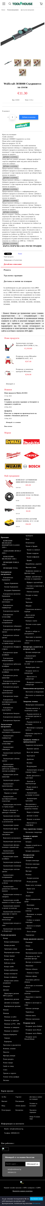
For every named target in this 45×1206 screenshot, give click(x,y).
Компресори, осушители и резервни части (33, 648)
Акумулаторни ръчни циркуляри (10, 776)
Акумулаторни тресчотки (12, 841)
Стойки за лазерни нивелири (33, 921)
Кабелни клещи (9, 963)
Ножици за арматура (11, 1020)
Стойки (28, 599)
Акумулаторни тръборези (12, 862)
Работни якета (31, 1015)
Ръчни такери (8, 1063)
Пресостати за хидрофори (31, 824)
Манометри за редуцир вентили (34, 729)
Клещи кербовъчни (11, 970)
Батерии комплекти (32, 851)
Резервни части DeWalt (34, 1026)
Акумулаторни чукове (11, 825)
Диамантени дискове (11, 999)
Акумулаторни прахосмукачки (7, 785)
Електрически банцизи (11, 713)
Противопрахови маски (34, 953)
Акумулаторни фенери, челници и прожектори (11, 846)
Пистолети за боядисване (35, 692)
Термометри (30, 935)
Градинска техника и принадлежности (31, 741)
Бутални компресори (33, 652)
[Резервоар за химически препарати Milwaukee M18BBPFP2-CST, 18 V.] (9, 373)
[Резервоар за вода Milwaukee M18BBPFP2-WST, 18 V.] (9, 360)
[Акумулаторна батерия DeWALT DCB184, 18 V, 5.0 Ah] (9, 523)
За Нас (4, 1097)
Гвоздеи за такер (32, 595)
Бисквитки (19, 1110)
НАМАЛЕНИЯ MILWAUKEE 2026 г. (9, 558)
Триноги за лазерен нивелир (33, 927)
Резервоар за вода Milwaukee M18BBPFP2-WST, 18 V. (26, 357)
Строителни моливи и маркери (32, 610)
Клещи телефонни (10, 977)
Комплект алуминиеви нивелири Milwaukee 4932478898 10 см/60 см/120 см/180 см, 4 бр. (26, 481)
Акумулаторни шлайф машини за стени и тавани (11, 901)
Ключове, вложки (9, 1048)
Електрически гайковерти (12, 626)
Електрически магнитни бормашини (11, 595)
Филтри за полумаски (33, 962)
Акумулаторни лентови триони (11, 870)
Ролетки (28, 874)
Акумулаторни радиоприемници (8, 852)
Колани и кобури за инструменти (32, 632)
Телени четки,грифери (11, 1077)
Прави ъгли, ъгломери (33, 885)
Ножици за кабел (10, 1017)
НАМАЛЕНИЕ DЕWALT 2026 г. (11, 552)
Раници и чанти (31, 621)
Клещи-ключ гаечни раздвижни (10, 982)
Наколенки (29, 966)
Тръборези (29, 536)
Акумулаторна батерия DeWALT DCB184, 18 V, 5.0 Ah (27, 520)
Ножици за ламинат (11, 1031)
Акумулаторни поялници (12, 866)
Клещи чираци (9, 956)
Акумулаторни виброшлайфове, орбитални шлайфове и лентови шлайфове (10, 768)
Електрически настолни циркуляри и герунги (11, 682)
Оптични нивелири (33, 864)
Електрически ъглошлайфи (7, 616)
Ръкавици (29, 942)
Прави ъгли (31, 889)
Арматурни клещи (10, 949)
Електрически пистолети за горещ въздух (11, 642)
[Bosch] (31, 466)
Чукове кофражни (33, 557)
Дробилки (30, 759)
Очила (28, 946)
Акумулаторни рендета (11, 780)
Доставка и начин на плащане (18, 281)
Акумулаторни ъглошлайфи (7, 742)
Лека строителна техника (32, 829)
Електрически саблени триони (10, 636)
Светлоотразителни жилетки (31, 992)
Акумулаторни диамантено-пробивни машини (10, 889)
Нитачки (6, 1080)
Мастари (29, 871)
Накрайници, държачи (34, 564)
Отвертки (6, 986)
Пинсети (6, 1052)
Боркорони (8, 1041)
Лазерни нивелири (32, 860)
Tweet (20, 254)
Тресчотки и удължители (12, 1045)
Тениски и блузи (33, 973)
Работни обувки (31, 976)
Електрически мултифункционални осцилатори (9, 702)
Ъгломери (30, 892)
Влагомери (30, 905)
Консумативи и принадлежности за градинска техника (31, 806)
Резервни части (29, 1023)
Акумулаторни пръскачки (31, 800)
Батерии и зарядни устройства (30, 837)
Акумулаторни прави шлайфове (10, 858)
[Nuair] (13, 467)
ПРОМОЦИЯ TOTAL (10, 568)
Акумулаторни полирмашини (7, 876)
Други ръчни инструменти (27, 9)
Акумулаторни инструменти (6, 725)
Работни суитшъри (32, 1008)
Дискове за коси (32, 816)
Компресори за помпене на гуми (33, 663)
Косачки (29, 763)
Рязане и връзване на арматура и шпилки (10, 811)
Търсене (18, 1097)
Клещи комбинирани (11, 942)
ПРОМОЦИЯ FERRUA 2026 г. (10, 563)
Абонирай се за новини (13, 422)
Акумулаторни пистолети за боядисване (11, 930)
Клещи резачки (9, 945)
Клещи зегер (8, 959)
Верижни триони (33, 749)
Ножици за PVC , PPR (12, 1024)
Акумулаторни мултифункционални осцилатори (9, 799)
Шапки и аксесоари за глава (33, 1004)
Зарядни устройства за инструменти (33, 846)
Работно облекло (32, 969)
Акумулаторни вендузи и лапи (11, 924)
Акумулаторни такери (11, 789)
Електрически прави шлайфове (10, 654)
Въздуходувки (32, 766)
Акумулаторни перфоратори (7, 737)
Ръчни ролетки (32, 882)
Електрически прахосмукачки (7, 692)
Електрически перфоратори (7, 606)
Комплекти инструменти (12, 838)
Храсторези (31, 756)
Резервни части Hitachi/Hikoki (30, 1038)
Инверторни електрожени (35, 705)
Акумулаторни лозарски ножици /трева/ (35, 771)
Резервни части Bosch (33, 1030)
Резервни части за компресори (31, 672)
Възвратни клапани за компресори (34, 683)
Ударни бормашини (11, 583)
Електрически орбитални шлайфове (11, 665)
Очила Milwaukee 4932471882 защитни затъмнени (28, 507)
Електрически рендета (11, 687)
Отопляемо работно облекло (32, 981)
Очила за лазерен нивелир (32, 910)
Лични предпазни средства (33, 939)
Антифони (29, 949)
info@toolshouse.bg (16, 1129)
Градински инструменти (34, 745)
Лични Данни (20, 1106)
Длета (28, 628)
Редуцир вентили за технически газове (32, 709)
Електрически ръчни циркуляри (10, 677)
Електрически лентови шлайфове (10, 671)
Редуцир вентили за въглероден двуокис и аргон (33, 716)
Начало (3, 9)
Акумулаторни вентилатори (7, 918)
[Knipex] (31, 455)
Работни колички (33, 592)
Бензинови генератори (34, 832)
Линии (28, 896)
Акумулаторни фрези (10, 829)
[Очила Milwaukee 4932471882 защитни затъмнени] (9, 510)
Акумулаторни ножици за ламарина (12, 895)
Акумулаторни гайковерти (7, 748)
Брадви (29, 560)
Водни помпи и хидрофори (32, 788)
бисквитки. (37, 1203)
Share (9, 254)
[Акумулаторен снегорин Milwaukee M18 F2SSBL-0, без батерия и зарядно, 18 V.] (9, 347)
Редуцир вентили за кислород (33, 723)
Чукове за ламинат (33, 550)
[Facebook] (4, 1137)
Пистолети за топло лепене (32, 642)
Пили (27, 539)
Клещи (5, 938)
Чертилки (29, 602)
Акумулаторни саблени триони (11, 760)
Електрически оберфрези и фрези (11, 648)
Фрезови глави (31, 567)
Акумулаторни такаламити (7, 833)
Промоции (5, 537)
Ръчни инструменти (13, 9)
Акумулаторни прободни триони (11, 754)
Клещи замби (9, 966)
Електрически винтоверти (7, 601)
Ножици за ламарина (11, 1027)
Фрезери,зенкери (9, 1055)
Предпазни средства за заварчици (33, 735)
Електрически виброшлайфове (7, 659)
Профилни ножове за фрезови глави (32, 572)
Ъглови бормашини (11, 587)
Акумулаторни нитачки (11, 816)
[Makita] (31, 442)
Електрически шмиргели (12, 717)
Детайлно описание (13, 264)
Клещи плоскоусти (10, 973)
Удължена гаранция (13, 275)
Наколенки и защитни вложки (32, 998)
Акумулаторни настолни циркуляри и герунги (11, 913)
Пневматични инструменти (33, 688)
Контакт (4, 1101)
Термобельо (30, 1012)
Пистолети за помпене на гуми (34, 696)
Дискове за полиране (11, 1003)
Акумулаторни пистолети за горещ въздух (11, 806)
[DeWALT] (13, 442)
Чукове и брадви (31, 546)
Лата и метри (31, 931)
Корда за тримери (33, 812)
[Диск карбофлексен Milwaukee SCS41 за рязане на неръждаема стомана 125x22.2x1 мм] (9, 497)
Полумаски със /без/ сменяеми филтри (32, 957)
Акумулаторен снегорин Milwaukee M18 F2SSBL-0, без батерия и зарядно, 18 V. (27, 344)
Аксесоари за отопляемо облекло (33, 987)
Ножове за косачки (33, 819)
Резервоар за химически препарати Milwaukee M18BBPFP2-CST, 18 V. (24, 370)
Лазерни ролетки (33, 878)
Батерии (28, 842)
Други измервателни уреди (32, 900)
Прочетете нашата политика (23, 1191)
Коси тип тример (33, 752)
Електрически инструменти (6, 573)
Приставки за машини (34, 637)
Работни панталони (33, 1019)
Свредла (7, 1038)
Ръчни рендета (8, 1059)
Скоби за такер (8, 1066)
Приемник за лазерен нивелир (34, 915)
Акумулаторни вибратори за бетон (11, 882)
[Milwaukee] (13, 455)
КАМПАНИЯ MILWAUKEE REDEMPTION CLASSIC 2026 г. (11, 544)
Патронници (30, 543)
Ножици (6, 1013)
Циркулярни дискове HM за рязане (11, 995)
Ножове (6, 1010)
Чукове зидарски (33, 553)
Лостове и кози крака (33, 624)
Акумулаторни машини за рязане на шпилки (11, 907)
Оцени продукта (8, 257)
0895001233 (15, 1133)
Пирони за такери (10, 793)
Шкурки (28, 606)
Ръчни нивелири (31, 867)
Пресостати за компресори (31, 678)
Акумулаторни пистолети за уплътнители (11, 821)
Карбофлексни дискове (12, 1006)
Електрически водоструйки (7, 709)
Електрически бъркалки (11, 720)
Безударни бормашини (12, 590)
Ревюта (7, 270)
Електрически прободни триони (11, 631)
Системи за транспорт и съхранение (35, 587)
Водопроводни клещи (12, 952)
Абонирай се (10, 384)
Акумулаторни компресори (30, 657)
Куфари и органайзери (35, 582)
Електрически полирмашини (7, 621)
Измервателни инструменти (28, 856)
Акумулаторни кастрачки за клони (32, 794)
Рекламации (20, 1101)
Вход (3, 1106)
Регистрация (6, 1110)
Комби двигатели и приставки (33, 777)
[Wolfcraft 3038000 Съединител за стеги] (22, 56)
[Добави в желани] (39, 110)
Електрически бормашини (7, 579)
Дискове (6, 990)
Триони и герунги (9, 1073)
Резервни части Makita (34, 1033)
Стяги (5, 1070)
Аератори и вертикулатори (31, 782)
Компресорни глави (33, 667)
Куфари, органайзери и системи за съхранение (33, 578)
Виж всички (8, 426)
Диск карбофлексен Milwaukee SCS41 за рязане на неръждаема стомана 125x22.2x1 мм (28, 494)
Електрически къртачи (11, 611)
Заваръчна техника (30, 701)
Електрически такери (10, 696)
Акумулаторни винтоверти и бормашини (11, 731)
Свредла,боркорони (10, 1034)
